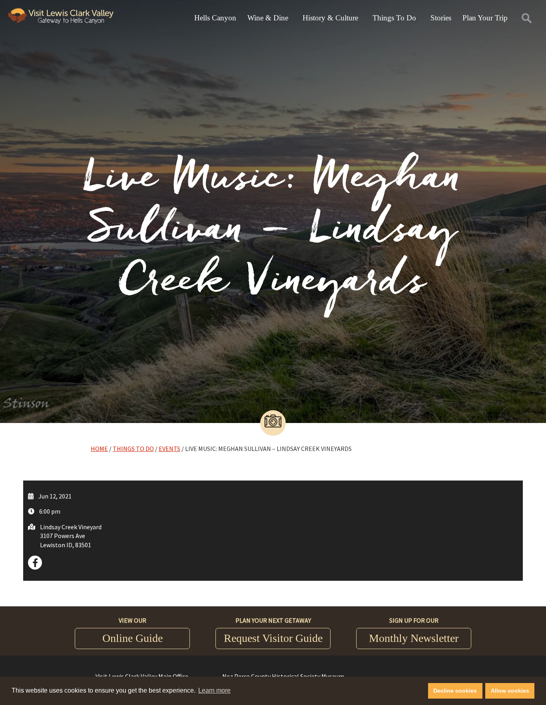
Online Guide (132, 638)
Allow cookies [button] (510, 690)
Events (169, 449)
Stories (440, 18)
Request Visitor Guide (273, 638)
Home (99, 449)
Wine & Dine (267, 18)
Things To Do (394, 18)
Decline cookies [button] (455, 690)
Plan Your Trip (485, 18)
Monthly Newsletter (413, 638)
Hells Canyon (215, 18)
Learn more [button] (214, 690)
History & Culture (330, 18)
